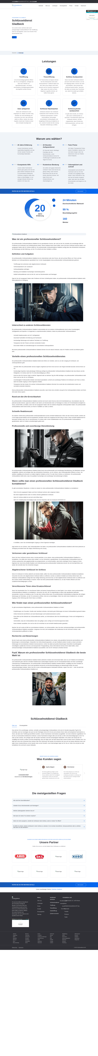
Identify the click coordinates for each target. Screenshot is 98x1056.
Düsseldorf (27, 941)
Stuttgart (76, 936)
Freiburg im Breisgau (42, 936)
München (64, 939)
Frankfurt (40, 935)
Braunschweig (16, 942)
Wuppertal (77, 939)
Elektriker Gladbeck (57, 889)
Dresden (27, 938)
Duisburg (27, 939)
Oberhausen (77, 933)
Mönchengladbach (66, 938)
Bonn (14, 941)
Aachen (14, 933)
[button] (39, 773)
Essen (39, 933)
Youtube (66, 911)
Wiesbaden (77, 938)
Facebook (66, 908)
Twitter (66, 917)
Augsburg (15, 935)
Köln (51, 938)
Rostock (76, 935)
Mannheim (64, 936)
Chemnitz (27, 935)
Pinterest (66, 914)
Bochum (14, 939)
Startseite (14, 52)
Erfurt (26, 942)
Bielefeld (15, 938)
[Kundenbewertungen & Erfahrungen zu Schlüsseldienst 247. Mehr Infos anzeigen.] (92, 15)
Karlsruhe (52, 933)
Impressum (21, 947)
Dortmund (27, 936)
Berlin (14, 936)
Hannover (40, 942)
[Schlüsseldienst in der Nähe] (17, 6)
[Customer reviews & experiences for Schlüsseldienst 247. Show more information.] (20, 922)
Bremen (27, 933)
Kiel (51, 936)
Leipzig (51, 941)
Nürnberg (64, 942)
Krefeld (51, 939)
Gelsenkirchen (41, 938)
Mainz (63, 935)
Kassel (51, 935)
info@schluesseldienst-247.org (72, 906)
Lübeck (51, 942)
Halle (39, 939)
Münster (64, 941)
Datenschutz (14, 947)
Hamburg (40, 941)
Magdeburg (64, 933)
